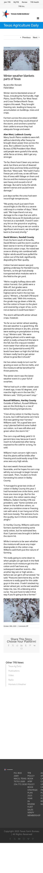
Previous (26, 37)
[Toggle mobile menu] (38, 18)
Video (11, 675)
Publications (14, 670)
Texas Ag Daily (14, 666)
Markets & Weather (17, 684)
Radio (11, 679)
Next (35, 37)
